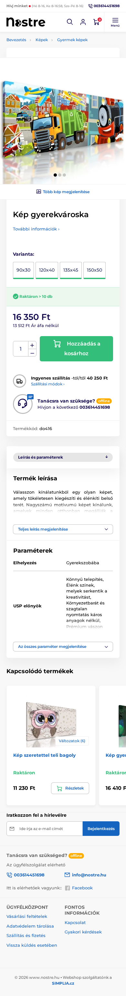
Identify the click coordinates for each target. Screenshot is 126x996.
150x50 (94, 270)
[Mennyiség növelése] (32, 345)
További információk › (36, 228)
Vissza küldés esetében (31, 945)
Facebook (82, 887)
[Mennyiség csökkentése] (32, 353)
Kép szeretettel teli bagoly (44, 755)
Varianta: (23, 254)
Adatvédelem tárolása (30, 926)
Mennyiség (20, 349)
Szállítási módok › (48, 383)
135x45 (70, 270)
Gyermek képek (72, 39)
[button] (70, 22)
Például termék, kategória (49, 48)
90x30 (23, 270)
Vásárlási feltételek (26, 916)
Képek (42, 39)
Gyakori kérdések (83, 931)
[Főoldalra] (25, 22)
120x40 (47, 270)
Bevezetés (16, 39)
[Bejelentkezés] (83, 22)
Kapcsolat (75, 922)
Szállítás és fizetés (26, 935)
